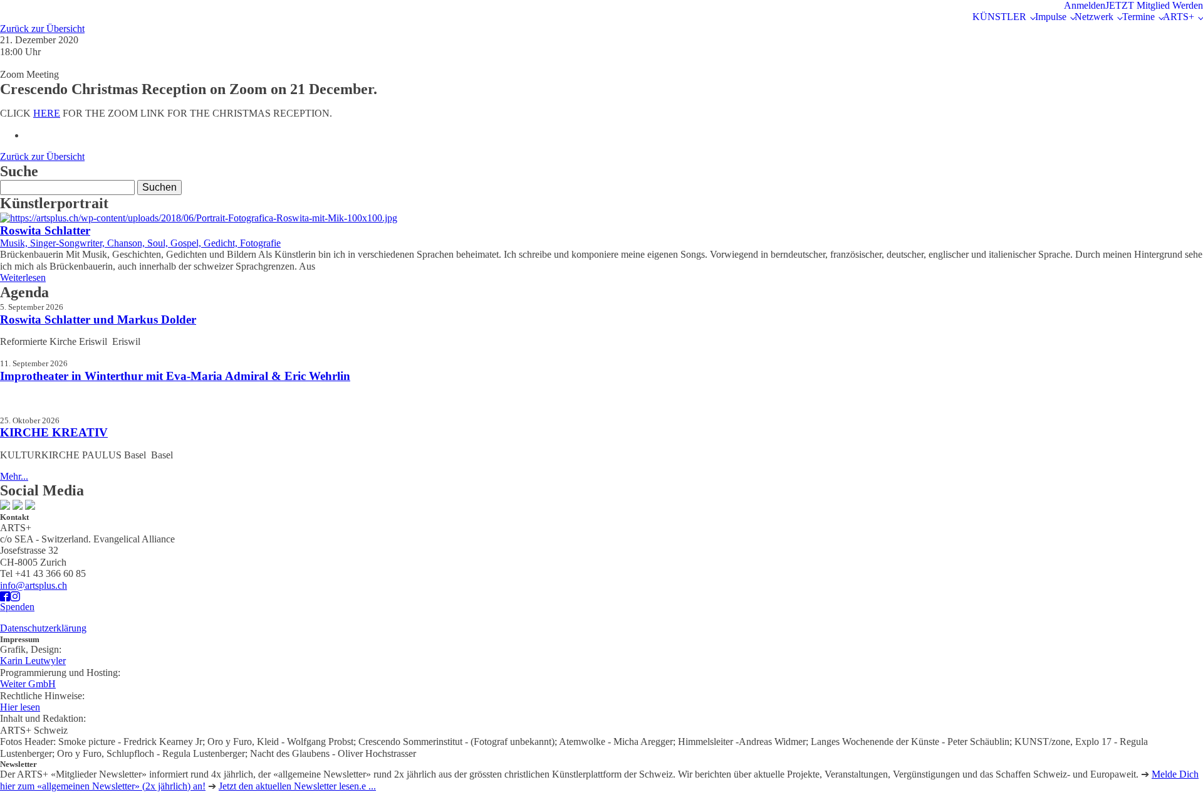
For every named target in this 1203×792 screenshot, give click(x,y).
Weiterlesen (23, 277)
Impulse (1050, 16)
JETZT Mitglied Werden (1154, 5)
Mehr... (14, 476)
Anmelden (1084, 5)
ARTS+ (1178, 16)
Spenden (17, 606)
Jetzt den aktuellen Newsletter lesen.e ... (297, 786)
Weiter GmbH (28, 683)
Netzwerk (1094, 16)
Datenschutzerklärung (43, 628)
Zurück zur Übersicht (42, 28)
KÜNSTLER (999, 16)
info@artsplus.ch (33, 585)
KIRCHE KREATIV (54, 432)
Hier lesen (20, 707)
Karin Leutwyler (33, 660)
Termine (1138, 16)
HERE (46, 113)
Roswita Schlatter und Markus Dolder (98, 319)
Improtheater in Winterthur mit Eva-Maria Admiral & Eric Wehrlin (175, 376)
